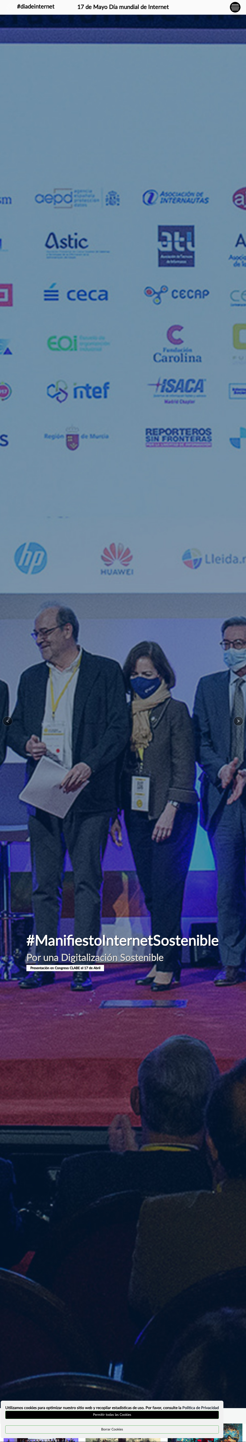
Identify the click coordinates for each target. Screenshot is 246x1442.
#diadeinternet (36, 7)
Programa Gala (41, 968)
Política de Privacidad (200, 1408)
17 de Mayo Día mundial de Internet (123, 7)
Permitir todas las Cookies (112, 1415)
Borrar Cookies (112, 1429)
